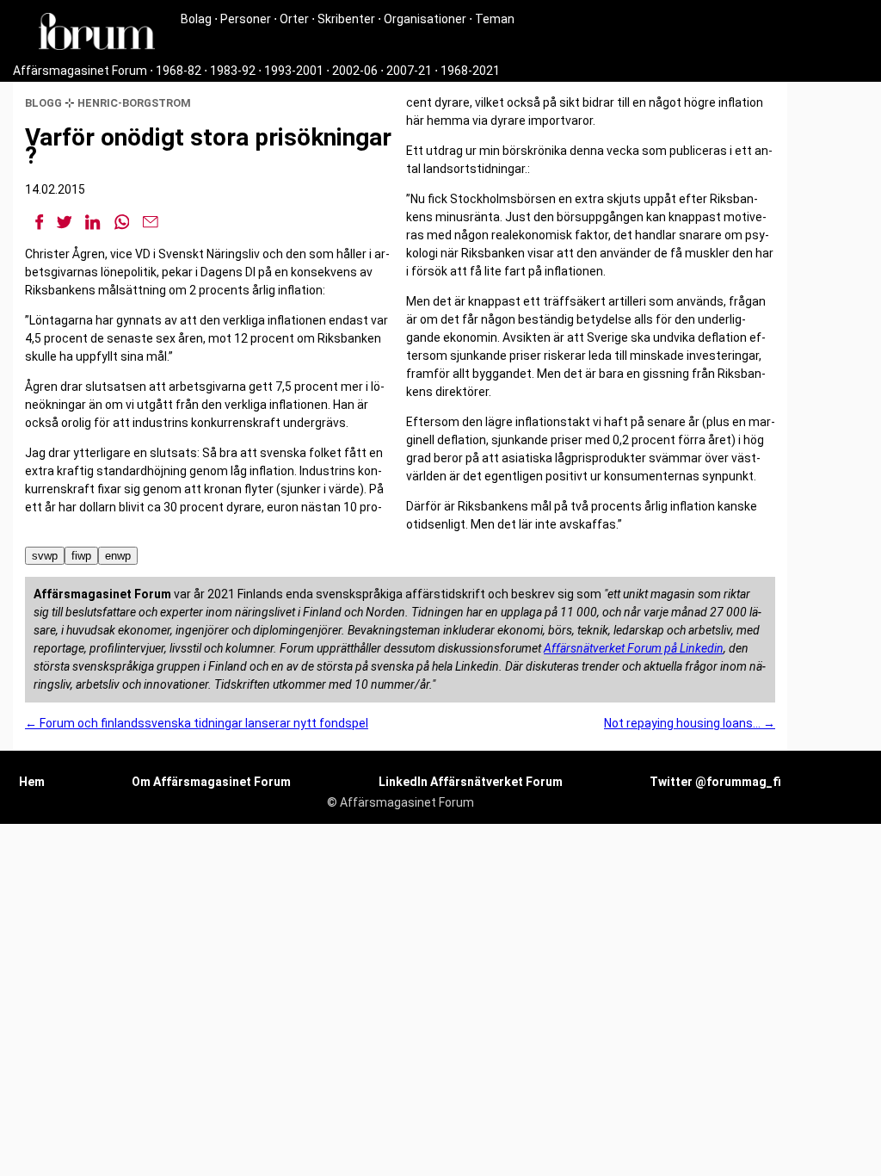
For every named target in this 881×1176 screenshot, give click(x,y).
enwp (118, 555)
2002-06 (355, 70)
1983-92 (233, 70)
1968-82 (178, 70)
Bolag (196, 19)
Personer (245, 19)
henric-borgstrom (134, 102)
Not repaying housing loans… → (689, 723)
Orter (294, 19)
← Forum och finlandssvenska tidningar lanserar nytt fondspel (196, 723)
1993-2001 (293, 70)
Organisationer (425, 19)
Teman (494, 19)
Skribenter (346, 19)
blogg (43, 102)
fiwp (81, 555)
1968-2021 (470, 70)
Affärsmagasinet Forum (80, 70)
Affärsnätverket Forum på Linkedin (634, 648)
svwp (45, 555)
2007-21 (409, 70)
